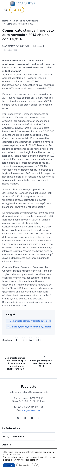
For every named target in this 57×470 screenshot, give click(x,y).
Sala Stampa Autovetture (15, 46)
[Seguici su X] (25, 418)
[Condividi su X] (23, 340)
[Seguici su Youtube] (32, 418)
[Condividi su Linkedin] (30, 340)
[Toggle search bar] (5, 9)
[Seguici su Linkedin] (39, 418)
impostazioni (32, 460)
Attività (6, 444)
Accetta (9, 465)
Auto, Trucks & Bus (13, 436)
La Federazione (11, 428)
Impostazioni (24, 465)
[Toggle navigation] (4, 3)
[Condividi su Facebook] (16, 340)
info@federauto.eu (31, 410)
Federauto (28, 386)
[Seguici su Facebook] (18, 418)
